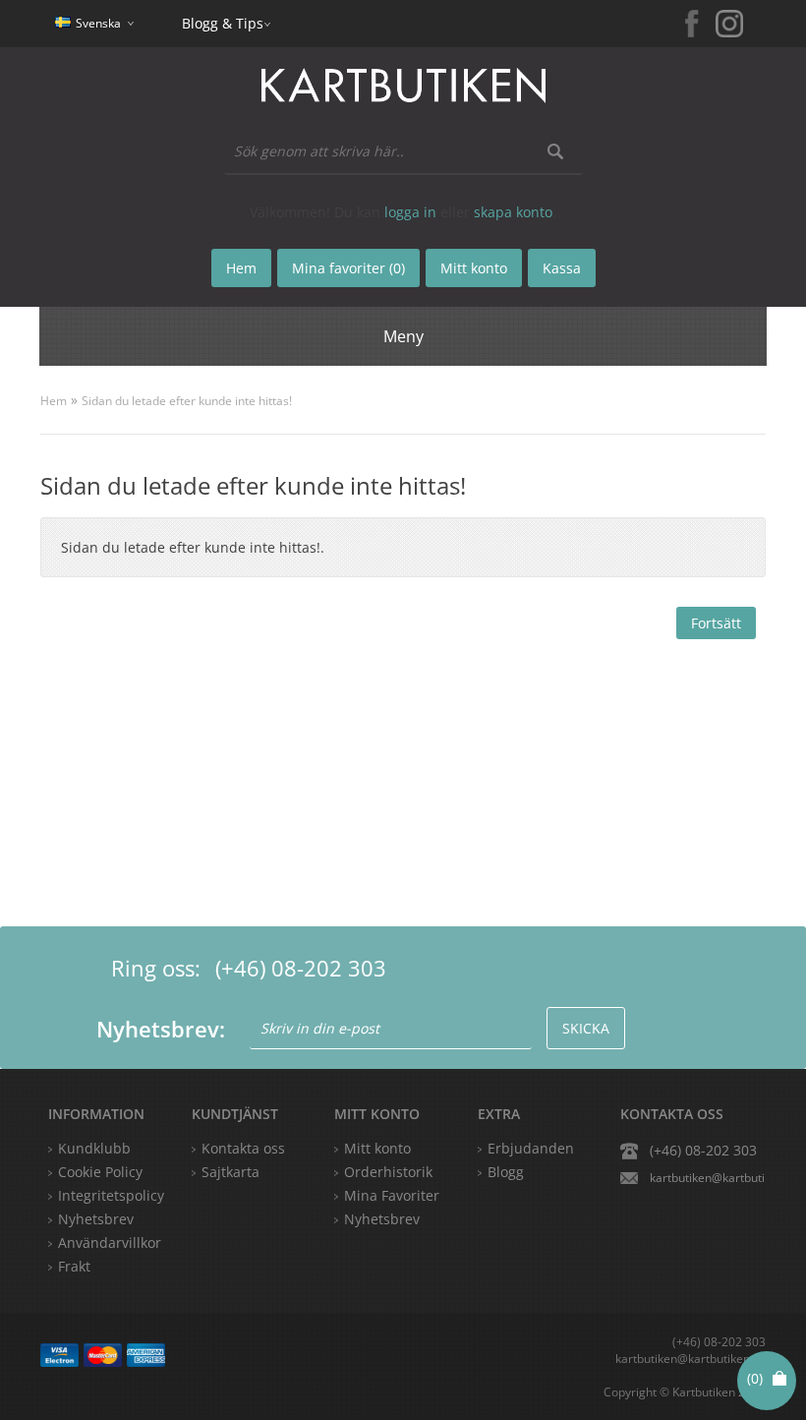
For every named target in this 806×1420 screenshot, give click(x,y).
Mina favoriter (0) (348, 268)
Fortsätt (716, 623)
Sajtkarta (230, 1171)
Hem (53, 400)
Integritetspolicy (111, 1195)
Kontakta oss (243, 1148)
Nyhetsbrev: (160, 1028)
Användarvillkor (109, 1242)
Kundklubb (94, 1148)
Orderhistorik (388, 1171)
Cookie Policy (100, 1171)
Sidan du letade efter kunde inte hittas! (187, 400)
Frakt (74, 1266)
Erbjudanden (531, 1148)
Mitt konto (377, 1148)
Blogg (506, 1171)
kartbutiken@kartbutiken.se (708, 1177)
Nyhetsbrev (382, 1219)
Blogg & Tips (222, 23)
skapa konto (513, 212)
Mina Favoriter (391, 1195)
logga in (410, 212)
